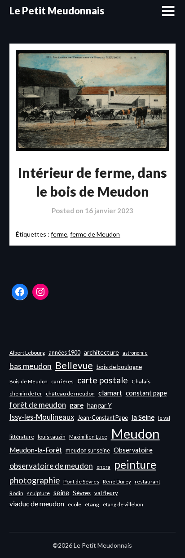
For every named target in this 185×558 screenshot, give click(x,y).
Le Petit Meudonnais (56, 10)
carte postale (102, 380)
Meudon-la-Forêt (35, 450)
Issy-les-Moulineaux (41, 417)
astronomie (135, 353)
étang (92, 504)
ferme (59, 234)
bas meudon (30, 366)
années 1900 (64, 352)
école (74, 504)
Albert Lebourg (27, 352)
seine (61, 492)
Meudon (135, 433)
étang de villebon (123, 504)
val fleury (106, 492)
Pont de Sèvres (81, 481)
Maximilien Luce (88, 436)
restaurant (147, 481)
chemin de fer (25, 393)
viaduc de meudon (36, 504)
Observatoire (133, 450)
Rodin (16, 493)
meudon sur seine (88, 450)
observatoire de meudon (51, 465)
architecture (101, 352)
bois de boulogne (119, 366)
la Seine (143, 417)
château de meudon (70, 393)
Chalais (141, 381)
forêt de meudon (37, 404)
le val (164, 418)
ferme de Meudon (95, 234)
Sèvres (82, 492)
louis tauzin (52, 436)
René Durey (117, 481)
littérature (21, 436)
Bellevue (74, 365)
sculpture (38, 493)
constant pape (146, 393)
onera (103, 467)
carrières (62, 381)
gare (77, 405)
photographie (34, 480)
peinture (135, 464)
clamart (110, 392)
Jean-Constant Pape (103, 417)
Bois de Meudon (28, 381)
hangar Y (99, 405)
